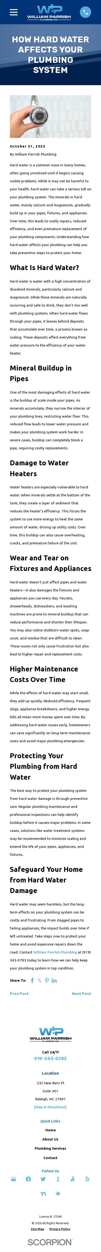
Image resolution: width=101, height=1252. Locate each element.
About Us (50, 1139)
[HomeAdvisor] (58, 1193)
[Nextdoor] (43, 1193)
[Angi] (72, 1179)
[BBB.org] (58, 1179)
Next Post (81, 994)
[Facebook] (28, 1179)
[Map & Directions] (50, 1107)
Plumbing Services (50, 1148)
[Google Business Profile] (13, 1179)
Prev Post (19, 994)
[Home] (49, 12)
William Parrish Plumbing (55, 952)
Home (50, 1130)
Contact (50, 1158)
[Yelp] (87, 1179)
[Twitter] (43, 1179)
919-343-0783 (50, 1058)
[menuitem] (37, 1229)
